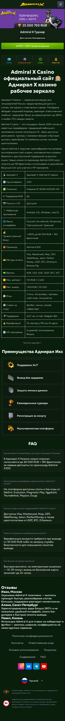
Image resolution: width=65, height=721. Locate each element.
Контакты (17, 642)
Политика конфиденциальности (32, 635)
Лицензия (50, 649)
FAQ (43, 656)
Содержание (27, 656)
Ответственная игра (41, 642)
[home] (32, 4)
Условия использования (24, 649)
